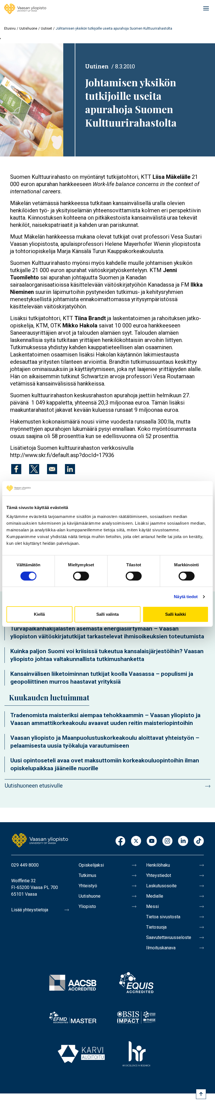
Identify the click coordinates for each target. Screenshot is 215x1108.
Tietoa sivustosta (163, 916)
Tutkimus (87, 875)
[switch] (81, 576)
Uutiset (46, 28)
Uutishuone (28, 28)
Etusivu (10, 28)
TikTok (199, 841)
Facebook (120, 841)
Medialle (154, 896)
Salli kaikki (175, 614)
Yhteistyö (88, 885)
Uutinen (97, 66)
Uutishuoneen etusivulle (34, 785)
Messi (152, 906)
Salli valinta (107, 614)
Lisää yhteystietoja (29, 909)
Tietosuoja (156, 927)
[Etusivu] (25, 9)
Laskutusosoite (161, 885)
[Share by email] (52, 469)
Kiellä (39, 614)
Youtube (152, 841)
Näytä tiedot (186, 596)
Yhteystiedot (158, 875)
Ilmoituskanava (161, 947)
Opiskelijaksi (91, 865)
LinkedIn (183, 841)
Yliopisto (87, 906)
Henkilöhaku (158, 865)
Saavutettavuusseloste (168, 937)
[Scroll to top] (201, 1094)
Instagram (167, 841)
